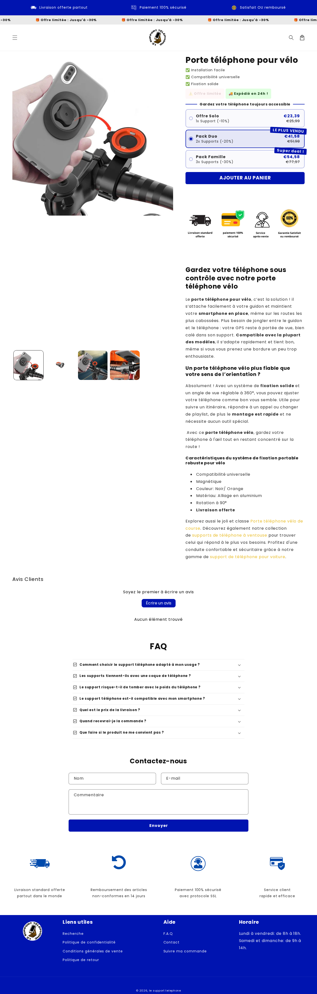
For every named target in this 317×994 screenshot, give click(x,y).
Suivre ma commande (185, 951)
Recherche (73, 933)
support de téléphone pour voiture (248, 557)
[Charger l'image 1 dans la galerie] (28, 365)
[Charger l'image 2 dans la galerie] (61, 365)
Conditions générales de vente (93, 951)
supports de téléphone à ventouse (229, 535)
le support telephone (165, 991)
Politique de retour (81, 959)
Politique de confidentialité (89, 942)
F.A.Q (168, 933)
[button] (14, 37)
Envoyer (158, 825)
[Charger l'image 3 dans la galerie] (93, 365)
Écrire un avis (158, 603)
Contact (171, 942)
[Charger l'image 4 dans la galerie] (125, 365)
